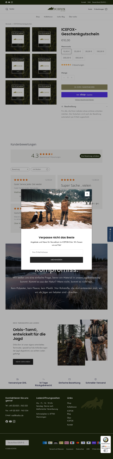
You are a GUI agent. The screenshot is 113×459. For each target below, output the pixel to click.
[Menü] (109, 437)
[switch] (106, 450)
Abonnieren (56, 260)
